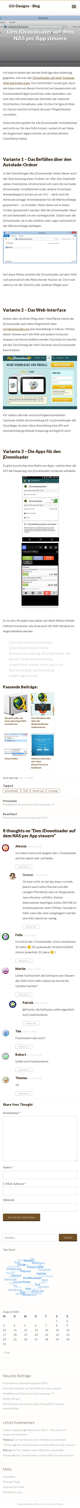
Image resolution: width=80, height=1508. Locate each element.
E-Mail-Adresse (14, 1183)
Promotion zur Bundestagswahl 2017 (25, 815)
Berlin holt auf (11, 1398)
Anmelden (9, 1476)
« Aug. (6, 1352)
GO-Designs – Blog (24, 6)
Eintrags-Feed (11, 1481)
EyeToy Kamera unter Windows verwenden (39, 1439)
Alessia (20, 846)
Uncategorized (42, 44)
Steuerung (38, 790)
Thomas (21, 1078)
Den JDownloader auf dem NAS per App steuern (32, 1388)
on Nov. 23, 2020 (33, 1055)
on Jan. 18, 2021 (34, 1078)
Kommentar (12, 1113)
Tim (18, 1031)
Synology (53, 790)
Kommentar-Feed (13, 1487)
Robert (20, 1054)
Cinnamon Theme (53, 1504)
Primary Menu (74, 6)
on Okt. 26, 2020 (28, 1031)
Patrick (28, 1002)
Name (8, 1167)
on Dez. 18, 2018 (33, 846)
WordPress (36, 1504)
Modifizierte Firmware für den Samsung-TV (29, 802)
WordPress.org (12, 1492)
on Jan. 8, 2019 (29, 935)
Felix (19, 935)
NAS (25, 790)
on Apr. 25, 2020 (32, 969)
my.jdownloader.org (16, 329)
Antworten (23, 867)
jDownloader (11, 790)
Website (8, 1200)
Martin (20, 968)
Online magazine (13, 1430)
